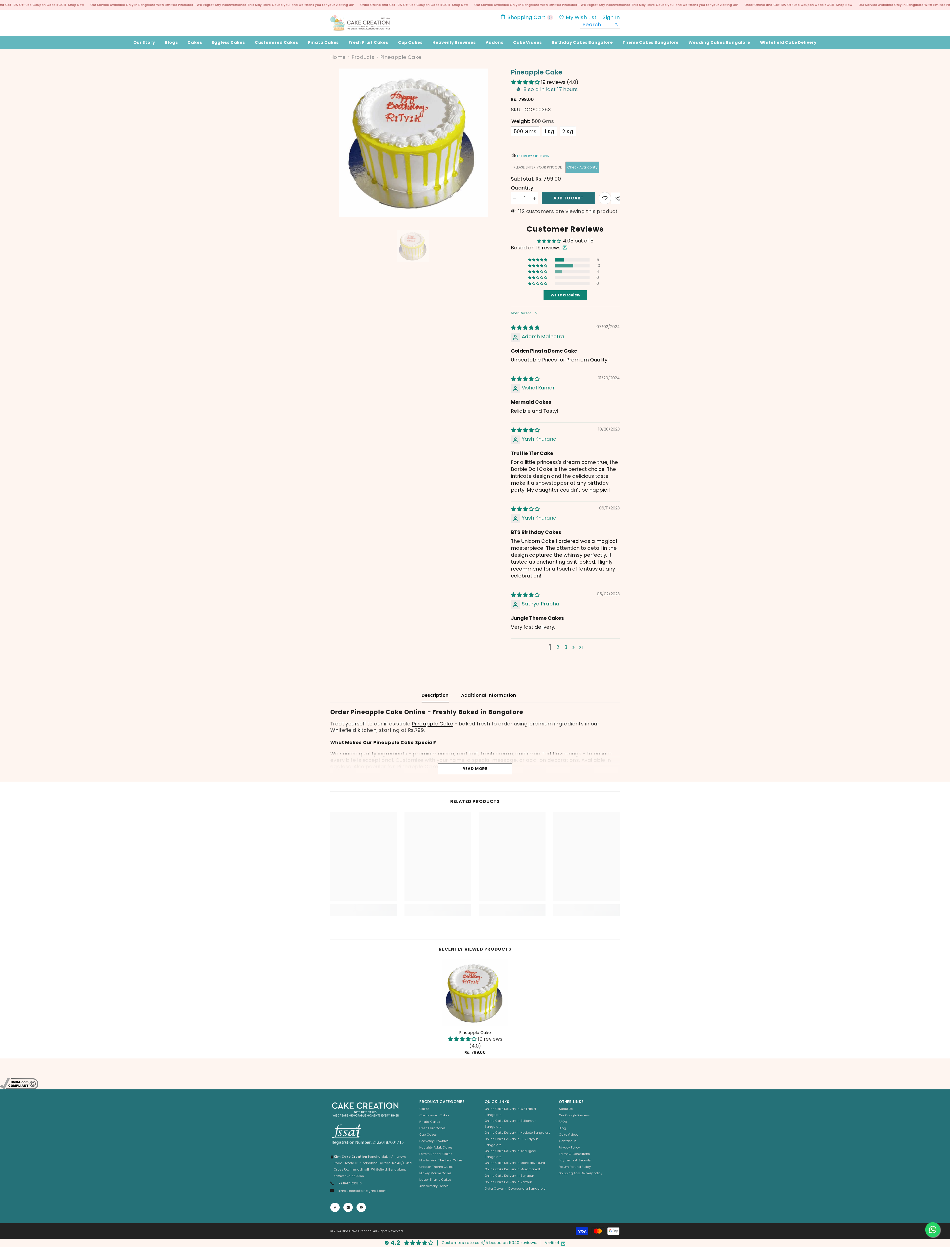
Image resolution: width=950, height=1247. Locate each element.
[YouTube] (361, 1207)
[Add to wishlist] (605, 198)
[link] (363, 907)
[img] (525, 327)
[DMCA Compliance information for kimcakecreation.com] (475, 1083)
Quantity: (523, 188)
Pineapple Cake (432, 723)
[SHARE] (615, 198)
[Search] (600, 25)
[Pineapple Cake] (475, 992)
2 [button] (557, 647)
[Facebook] (335, 1207)
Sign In (611, 17)
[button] (526, 82)
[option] (413, 143)
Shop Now (76, 5)
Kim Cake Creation (357, 1231)
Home (338, 57)
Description (435, 695)
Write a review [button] (565, 295)
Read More (475, 768)
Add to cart (569, 198)
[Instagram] (348, 1207)
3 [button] (566, 647)
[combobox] (596, 24)
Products (363, 57)
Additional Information (488, 695)
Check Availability (582, 167)
